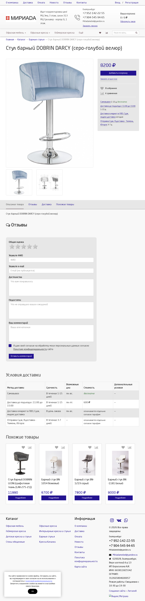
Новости (54, 2)
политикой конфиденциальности (39, 581)
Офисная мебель (15, 33)
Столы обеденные (15, 542)
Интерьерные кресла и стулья (55, 531)
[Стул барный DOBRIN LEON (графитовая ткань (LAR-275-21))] (20, 463)
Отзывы (67, 2)
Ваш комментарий (18, 323)
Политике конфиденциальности (30, 349)
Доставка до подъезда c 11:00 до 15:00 (117, 106)
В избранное (111, 88)
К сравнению (111, 93)
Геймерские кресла (64, 33)
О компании (12, 2)
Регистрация (131, 2)
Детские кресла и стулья (18, 536)
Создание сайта (117, 591)
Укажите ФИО (16, 255)
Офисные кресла (39, 33)
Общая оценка (16, 242)
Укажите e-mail (16, 266)
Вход (117, 2)
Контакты (82, 2)
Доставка (28, 2)
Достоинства (15, 277)
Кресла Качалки (47, 542)
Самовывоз (105, 102)
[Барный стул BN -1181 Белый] (120, 463)
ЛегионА (132, 591)
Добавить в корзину (118, 73)
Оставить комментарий (21, 356)
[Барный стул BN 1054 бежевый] (53, 463)
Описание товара (15, 204)
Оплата (41, 2)
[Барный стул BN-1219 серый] (87, 463)
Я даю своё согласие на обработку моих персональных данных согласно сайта (51, 347)
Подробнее (20, 498)
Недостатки (15, 300)
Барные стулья (47, 536)
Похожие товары (65, 204)
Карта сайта (81, 567)
